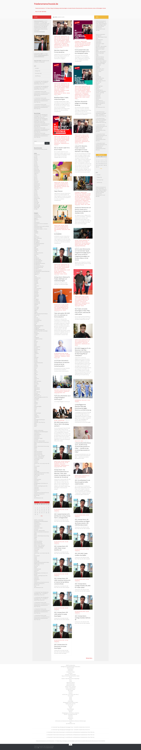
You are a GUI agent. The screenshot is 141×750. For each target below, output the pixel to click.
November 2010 (37, 185)
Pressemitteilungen (37, 479)
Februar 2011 (36, 181)
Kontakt (35, 467)
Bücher (35, 448)
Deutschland (36, 254)
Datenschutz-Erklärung (38, 451)
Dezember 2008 (37, 205)
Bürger (35, 247)
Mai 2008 (35, 209)
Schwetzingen (36, 398)
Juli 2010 (35, 190)
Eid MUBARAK (58, 234)
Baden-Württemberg (37, 238)
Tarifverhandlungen (58, 392)
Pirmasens (36, 374)
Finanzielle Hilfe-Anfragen (38, 458)
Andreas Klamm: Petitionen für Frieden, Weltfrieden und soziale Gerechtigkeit (62, 278)
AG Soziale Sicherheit (37, 217)
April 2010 (36, 194)
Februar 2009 (36, 202)
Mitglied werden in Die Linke (39, 474)
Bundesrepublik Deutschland (39, 243)
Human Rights (36, 307)
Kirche (82, 441)
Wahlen (87, 97)
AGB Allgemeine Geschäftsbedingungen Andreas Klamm (101, 37)
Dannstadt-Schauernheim (38, 252)
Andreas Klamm (57, 36)
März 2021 (36, 165)
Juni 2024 (35, 156)
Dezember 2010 (37, 183)
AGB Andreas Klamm (37, 434)
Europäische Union (37, 277)
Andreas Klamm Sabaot (38, 227)
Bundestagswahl (37, 244)
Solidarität (36, 403)
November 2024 (37, 154)
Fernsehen (36, 280)
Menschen (36, 348)
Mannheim (36, 341)
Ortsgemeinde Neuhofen (38, 362)
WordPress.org (37, 75)
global (35, 297)
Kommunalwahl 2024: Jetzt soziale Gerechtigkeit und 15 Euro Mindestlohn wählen (82, 51)
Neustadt (35, 360)
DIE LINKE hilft (36, 258)
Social (35, 401)
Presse (35, 379)
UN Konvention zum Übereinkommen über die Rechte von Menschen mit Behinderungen (41, 494)
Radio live (35, 482)
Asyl (35, 234)
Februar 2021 (36, 166)
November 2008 (37, 206)
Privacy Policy (36, 480)
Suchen (35, 141)
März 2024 (36, 160)
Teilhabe (35, 414)
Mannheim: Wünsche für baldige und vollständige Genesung (81, 103)
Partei (60, 45)
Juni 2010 (35, 191)
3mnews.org (36, 214)
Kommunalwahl (65, 43)
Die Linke (89, 42)
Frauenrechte (36, 285)
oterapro (35, 364)
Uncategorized (36, 417)
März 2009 (36, 201)
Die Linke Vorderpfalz (61, 40)
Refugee (35, 385)
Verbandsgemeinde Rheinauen (39, 419)
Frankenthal (36, 283)
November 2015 (37, 171)
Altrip (35, 221)
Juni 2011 (35, 175)
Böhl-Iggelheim (37, 242)
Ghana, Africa (36, 296)
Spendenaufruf (36, 489)
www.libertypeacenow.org (42, 55)
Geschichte (36, 291)
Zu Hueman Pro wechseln (49, 747)
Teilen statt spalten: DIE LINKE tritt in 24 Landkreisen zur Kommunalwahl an (62, 315)
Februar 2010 (36, 197)
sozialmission (36, 488)
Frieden (67, 40)
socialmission (36, 487)
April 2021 (36, 163)
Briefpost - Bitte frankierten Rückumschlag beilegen (70, 678)
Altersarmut (77, 41)
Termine (35, 491)
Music (35, 354)
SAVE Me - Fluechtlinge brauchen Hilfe (40, 486)
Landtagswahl (36, 328)
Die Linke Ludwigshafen (79, 44)
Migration (35, 350)
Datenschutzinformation (38, 454)
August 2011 (36, 173)
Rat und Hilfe (36, 383)
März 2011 (36, 179)
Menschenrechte (37, 349)
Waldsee (35, 424)
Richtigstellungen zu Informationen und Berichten (70, 713)
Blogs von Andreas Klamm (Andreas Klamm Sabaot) (70, 675)
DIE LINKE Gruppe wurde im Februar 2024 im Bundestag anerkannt (61, 424)
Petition (35, 370)
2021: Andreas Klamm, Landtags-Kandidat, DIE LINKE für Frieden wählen (82, 585)
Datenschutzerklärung (38, 452)
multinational (36, 353)
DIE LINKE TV (36, 268)
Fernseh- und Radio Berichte (39, 456)
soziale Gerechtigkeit (58, 47)
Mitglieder (36, 352)
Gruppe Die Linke (58, 43)
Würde (76, 98)
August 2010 (36, 189)
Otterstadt (36, 365)
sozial (35, 405)
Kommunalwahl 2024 (58, 44)
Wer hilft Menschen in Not (38, 497)
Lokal (35, 336)
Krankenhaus (86, 94)
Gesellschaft (56, 41)
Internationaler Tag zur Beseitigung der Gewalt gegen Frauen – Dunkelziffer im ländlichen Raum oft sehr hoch (41, 82)
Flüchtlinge (36, 281)
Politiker (35, 377)
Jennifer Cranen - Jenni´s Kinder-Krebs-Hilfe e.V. (70, 694)
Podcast (35, 478)
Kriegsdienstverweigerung (80, 245)
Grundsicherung (78, 140)
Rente (76, 203)
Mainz (35, 340)
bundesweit (36, 246)
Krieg (68, 44)
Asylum (35, 235)
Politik (35, 375)
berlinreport (36, 439)
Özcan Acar (56, 45)
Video (35, 496)
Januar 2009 (36, 203)
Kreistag (64, 44)
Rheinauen (36, 393)
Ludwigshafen (36, 337)
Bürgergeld (84, 42)
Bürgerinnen (36, 250)
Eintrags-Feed (37, 70)
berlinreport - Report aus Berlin (39, 440)
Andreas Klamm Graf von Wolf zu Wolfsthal (41, 226)
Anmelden (37, 68)
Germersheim (36, 289)
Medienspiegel (36, 471)
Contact (35, 450)
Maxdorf (35, 342)
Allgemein (36, 218)
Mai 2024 (35, 157)
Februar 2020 (36, 169)
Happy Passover (58, 191)
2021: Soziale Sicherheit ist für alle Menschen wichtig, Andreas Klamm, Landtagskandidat (62, 515)
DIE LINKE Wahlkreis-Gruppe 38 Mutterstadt (41, 271)
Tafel (86, 204)
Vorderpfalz (36, 421)
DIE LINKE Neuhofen (37, 262)
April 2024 (36, 158)
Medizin (68, 93)
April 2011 (36, 178)
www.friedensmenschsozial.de (39, 31)
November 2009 (37, 198)
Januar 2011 (36, 182)
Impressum (36, 460)
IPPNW (85, 244)
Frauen (35, 284)
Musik (35, 356)
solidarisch (36, 402)
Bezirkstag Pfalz (64, 36)
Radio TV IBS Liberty (37, 381)
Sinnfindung (36, 399)
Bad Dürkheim (36, 236)
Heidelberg (36, 304)
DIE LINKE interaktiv (37, 259)
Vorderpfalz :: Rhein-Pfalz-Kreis (39, 422)
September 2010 (37, 187)
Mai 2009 (35, 199)
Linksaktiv (36, 334)
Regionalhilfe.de (37, 387)
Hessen (35, 305)
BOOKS (35, 444)
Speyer (35, 409)
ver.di (58, 357)
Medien (35, 344)
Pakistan (35, 368)
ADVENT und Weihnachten (38, 430)
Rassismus (77, 401)
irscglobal (35, 312)
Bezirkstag (36, 239)
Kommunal (36, 317)
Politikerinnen (36, 378)
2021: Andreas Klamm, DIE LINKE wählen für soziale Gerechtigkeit (61, 614)
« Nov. (41, 515)
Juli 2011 (35, 174)
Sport (35, 410)
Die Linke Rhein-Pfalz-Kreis (59, 353)
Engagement (36, 274)
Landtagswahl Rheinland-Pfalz (39, 329)
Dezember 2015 (37, 170)
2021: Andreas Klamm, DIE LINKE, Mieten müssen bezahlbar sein (61, 548)
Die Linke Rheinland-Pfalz (85, 45)
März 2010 (36, 195)
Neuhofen (36, 358)
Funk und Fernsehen (37, 288)
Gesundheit (62, 41)
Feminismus (36, 279)
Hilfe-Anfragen (36, 459)
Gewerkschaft (57, 90)
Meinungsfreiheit (37, 346)
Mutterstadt (36, 357)
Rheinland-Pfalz (37, 394)
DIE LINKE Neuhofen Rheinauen (39, 263)
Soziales (59, 94)
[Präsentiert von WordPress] (38, 747)
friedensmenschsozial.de (46, 3)
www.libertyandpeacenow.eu (39, 56)
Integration (36, 309)
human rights (36, 308)
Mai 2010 (35, 193)
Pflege (55, 94)
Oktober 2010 (36, 186)
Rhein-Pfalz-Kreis (65, 45)
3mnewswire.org (37, 215)
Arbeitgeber (56, 390)
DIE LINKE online (37, 264)
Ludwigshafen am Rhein (38, 338)
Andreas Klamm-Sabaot (38, 438)
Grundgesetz (36, 299)
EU (34, 275)
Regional (35, 386)
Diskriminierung (87, 197)
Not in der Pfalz (36, 475)
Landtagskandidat (37, 326)
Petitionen (36, 372)
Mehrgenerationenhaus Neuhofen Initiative (41, 472)
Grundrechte (67, 41)
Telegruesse (36, 415)
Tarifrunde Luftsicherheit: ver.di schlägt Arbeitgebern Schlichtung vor (62, 397)
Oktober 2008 (36, 207)
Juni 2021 (35, 162)
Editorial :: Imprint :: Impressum (39, 455)
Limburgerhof (36, 333)
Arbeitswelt (36, 232)
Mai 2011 (35, 177)
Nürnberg (35, 361)
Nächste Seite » (89, 658)
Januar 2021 (36, 167)
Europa (35, 276)
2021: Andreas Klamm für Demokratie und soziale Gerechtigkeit (60, 646)
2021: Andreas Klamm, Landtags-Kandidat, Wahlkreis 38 (82, 617)
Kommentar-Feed (38, 73)
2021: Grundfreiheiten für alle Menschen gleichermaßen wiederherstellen (82, 482)
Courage (35, 251)
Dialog (35, 255)
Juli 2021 (35, 161)
